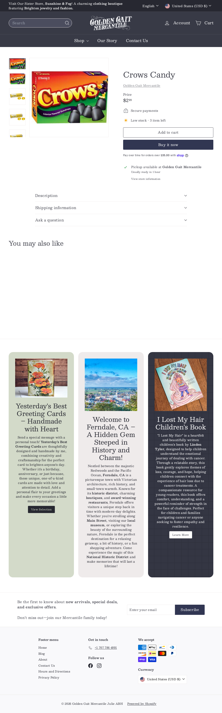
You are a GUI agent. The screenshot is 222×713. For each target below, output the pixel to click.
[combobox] (40, 23)
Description (46, 195)
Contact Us (137, 40)
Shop (79, 40)
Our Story (107, 40)
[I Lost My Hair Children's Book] (181, 385)
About (42, 659)
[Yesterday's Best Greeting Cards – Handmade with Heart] (41, 378)
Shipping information (55, 208)
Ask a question (49, 220)
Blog (41, 653)
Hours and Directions (54, 671)
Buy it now (168, 145)
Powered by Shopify (141, 703)
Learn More (180, 535)
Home (42, 647)
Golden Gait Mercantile (141, 85)
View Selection (41, 509)
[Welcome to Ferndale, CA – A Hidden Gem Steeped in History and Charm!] (111, 385)
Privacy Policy (48, 677)
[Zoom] (68, 97)
